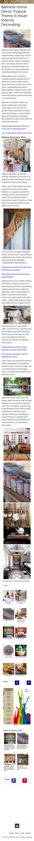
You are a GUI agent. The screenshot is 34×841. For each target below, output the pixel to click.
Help (22, 833)
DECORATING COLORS (8, 689)
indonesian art (8, 675)
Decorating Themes (8, 602)
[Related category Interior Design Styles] (20, 595)
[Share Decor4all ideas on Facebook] (14, 780)
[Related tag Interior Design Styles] (8, 614)
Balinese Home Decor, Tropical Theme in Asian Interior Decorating (22, 745)
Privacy (11, 833)
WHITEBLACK (8, 693)
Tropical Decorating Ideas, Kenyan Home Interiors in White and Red (9, 766)
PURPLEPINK (9, 704)
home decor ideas (20, 657)
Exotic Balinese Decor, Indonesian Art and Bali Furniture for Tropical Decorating (9, 745)
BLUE (8, 700)
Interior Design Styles (20, 602)
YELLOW (9, 714)
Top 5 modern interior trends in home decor (17, 133)
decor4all (15, 2)
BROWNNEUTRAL (8, 719)
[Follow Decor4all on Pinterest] (29, 683)
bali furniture (9, 638)
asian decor (8, 620)
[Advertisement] (17, 802)
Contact (28, 833)
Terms (17, 833)
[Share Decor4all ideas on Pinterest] (24, 780)
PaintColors (26, 690)
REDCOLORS (9, 708)
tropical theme (20, 675)
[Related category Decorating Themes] (8, 595)
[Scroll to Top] (17, 825)
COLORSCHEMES (8, 722)
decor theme (8, 657)
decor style (20, 638)
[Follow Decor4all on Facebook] (17, 683)
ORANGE (9, 711)
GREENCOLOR (8, 697)
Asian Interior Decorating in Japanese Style (22, 766)
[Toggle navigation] (30, 1)
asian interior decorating (21, 621)
